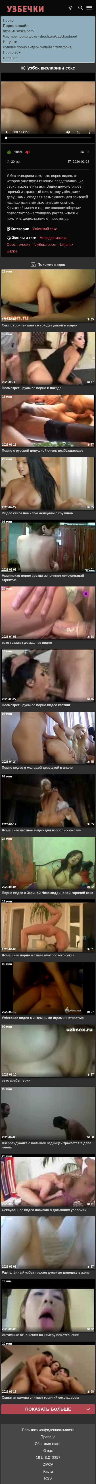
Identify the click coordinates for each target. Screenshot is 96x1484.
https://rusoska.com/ (18, 31)
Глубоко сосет (44, 244)
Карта (48, 1471)
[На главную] (25, 8)
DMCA (48, 1464)
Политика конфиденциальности (48, 1430)
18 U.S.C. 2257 (48, 1457)
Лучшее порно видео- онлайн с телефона (37, 47)
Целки (12, 251)
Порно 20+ (12, 52)
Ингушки (10, 42)
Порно (8, 20)
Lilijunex (66, 244)
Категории (20, 229)
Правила (48, 1437)
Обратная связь (48, 1444)
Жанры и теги (24, 238)
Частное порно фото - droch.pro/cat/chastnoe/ (40, 36)
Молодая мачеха (53, 238)
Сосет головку (18, 244)
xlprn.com (10, 58)
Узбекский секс (44, 229)
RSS (48, 1478)
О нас (48, 1451)
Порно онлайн (16, 26)
